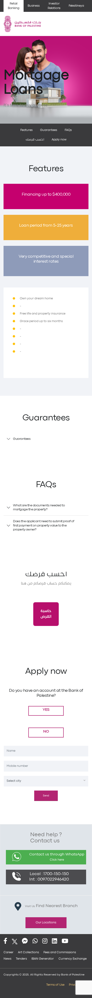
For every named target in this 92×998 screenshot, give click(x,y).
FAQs (68, 130)
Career (8, 952)
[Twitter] (14, 941)
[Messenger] (25, 941)
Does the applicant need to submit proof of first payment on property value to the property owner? (43, 525)
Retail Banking (13, 5)
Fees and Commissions (59, 952)
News (7, 959)
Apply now (59, 139)
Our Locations (46, 922)
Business (33, 5)
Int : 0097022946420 (49, 879)
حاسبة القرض (46, 613)
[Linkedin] (54, 941)
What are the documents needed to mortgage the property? (39, 507)
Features (26, 130)
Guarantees (48, 130)
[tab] (46, 439)
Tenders (21, 959)
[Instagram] (44, 941)
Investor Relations (54, 5)
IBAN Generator (42, 959)
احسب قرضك (34, 139)
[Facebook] (5, 941)
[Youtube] (65, 941)
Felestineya (76, 5)
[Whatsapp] (35, 941)
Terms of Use (55, 985)
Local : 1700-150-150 (49, 874)
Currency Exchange (73, 959)
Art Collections (28, 952)
